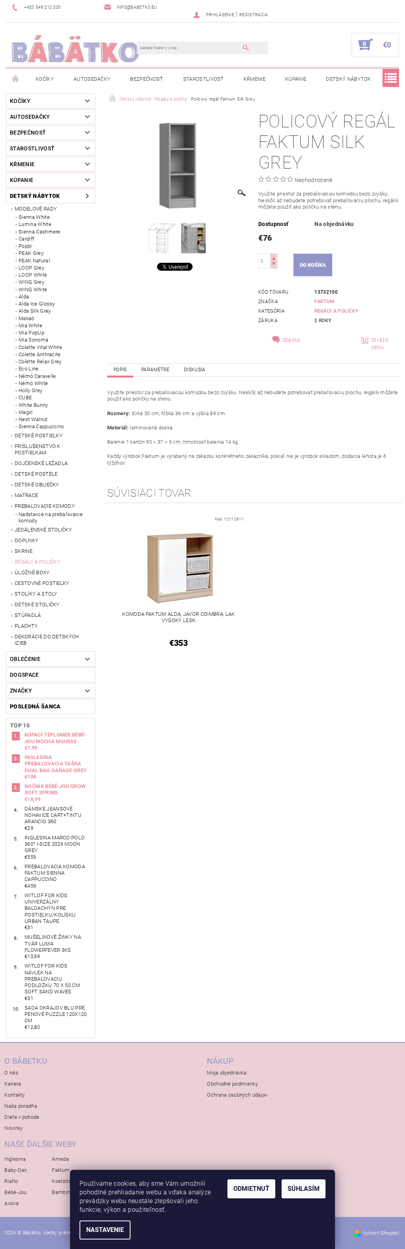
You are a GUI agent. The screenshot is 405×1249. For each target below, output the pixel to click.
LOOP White (33, 275)
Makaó (26, 318)
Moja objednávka (226, 1073)
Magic (26, 412)
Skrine (23, 551)
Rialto (11, 1181)
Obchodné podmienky (232, 1084)
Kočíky (45, 79)
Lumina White (35, 224)
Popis (120, 369)
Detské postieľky (38, 435)
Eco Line (29, 369)
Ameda (60, 1159)
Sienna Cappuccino (41, 426)
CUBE (25, 398)
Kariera (12, 1084)
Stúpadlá (28, 615)
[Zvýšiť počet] (273, 257)
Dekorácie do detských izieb (47, 640)
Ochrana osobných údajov (237, 1095)
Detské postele (36, 474)
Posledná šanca (35, 706)
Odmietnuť (251, 1188)
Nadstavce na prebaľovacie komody (51, 517)
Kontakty (14, 1095)
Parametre (155, 369)
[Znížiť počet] (273, 264)
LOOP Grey (31, 268)
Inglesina (15, 1159)
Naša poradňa (20, 1106)
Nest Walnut (33, 419)
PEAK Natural (34, 261)
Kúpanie (295, 79)
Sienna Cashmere (40, 232)
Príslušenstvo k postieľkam (38, 449)
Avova (11, 1203)
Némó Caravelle (37, 376)
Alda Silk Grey (35, 311)
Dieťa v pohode (21, 1117)
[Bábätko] (75, 49)
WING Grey (31, 282)
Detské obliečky (37, 485)
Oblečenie (25, 659)
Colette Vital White (40, 347)
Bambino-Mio (67, 1192)
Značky (21, 690)
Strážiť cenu (379, 343)
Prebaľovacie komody (45, 506)
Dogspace (24, 675)
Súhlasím (304, 1188)
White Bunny (33, 405)
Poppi (25, 246)
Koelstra (62, 1181)
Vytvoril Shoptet (380, 1233)
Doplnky (26, 540)
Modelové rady (36, 209)
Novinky (13, 1128)
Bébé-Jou (15, 1192)
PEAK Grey (31, 253)
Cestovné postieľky (42, 583)
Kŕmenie (254, 79)
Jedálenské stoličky (43, 530)
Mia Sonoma (33, 340)
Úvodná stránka (16, 79)
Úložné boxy (32, 572)
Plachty (26, 626)
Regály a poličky (37, 562)
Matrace (26, 495)
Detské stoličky (37, 604)
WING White (33, 289)
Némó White (33, 383)
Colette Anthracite (40, 354)
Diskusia (195, 369)
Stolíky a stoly (36, 594)
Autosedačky (92, 79)
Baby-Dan (15, 1170)
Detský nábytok (348, 79)
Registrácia (253, 14)
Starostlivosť (203, 79)
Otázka (291, 340)
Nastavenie (105, 1230)
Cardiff (26, 239)
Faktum (324, 301)
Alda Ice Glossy (37, 304)
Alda (24, 297)
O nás (11, 1073)
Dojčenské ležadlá (41, 463)
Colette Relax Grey (40, 361)
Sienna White (34, 217)
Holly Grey (30, 390)
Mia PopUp (31, 333)
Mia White (30, 325)
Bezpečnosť (146, 79)
